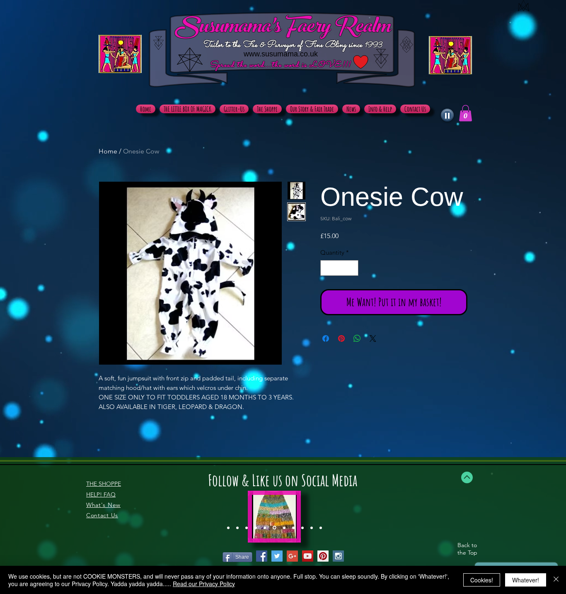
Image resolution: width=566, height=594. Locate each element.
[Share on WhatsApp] (357, 338)
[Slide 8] (293, 527)
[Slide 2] (237, 527)
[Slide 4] (255, 527)
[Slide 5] (265, 527)
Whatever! (525, 580)
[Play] (447, 115)
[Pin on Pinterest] (341, 338)
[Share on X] (373, 338)
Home (108, 151)
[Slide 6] (274, 527)
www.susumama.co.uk (281, 54)
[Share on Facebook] (326, 338)
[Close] (556, 579)
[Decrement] (327, 268)
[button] (465, 113)
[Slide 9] (302, 527)
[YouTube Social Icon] (307, 556)
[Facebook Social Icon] (261, 556)
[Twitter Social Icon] (277, 556)
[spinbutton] (339, 268)
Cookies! (481, 580)
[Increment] (352, 268)
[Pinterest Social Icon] (323, 556)
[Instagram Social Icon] (338, 556)
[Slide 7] (283, 528)
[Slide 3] (246, 527)
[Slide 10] (311, 527)
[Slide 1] (228, 527)
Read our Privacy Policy (204, 583)
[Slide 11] (320, 527)
